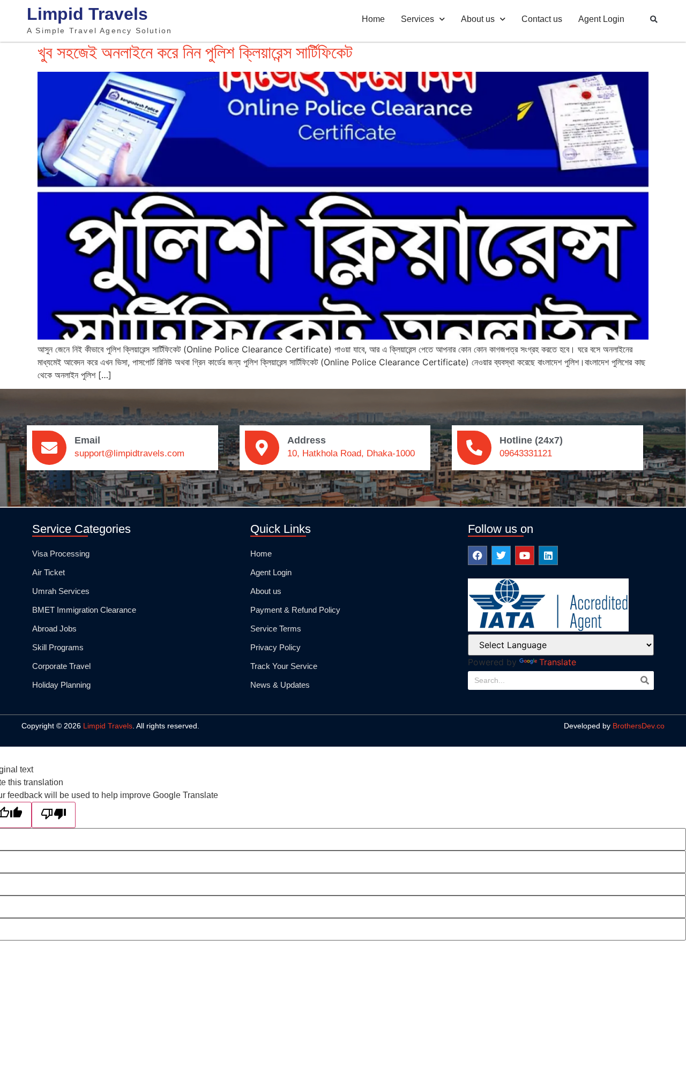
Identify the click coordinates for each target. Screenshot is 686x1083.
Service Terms (275, 628)
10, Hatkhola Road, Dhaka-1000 (351, 453)
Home (373, 19)
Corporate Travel (61, 666)
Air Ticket (48, 572)
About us (478, 19)
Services (417, 19)
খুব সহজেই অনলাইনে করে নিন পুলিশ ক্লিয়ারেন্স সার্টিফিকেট (195, 52)
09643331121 (525, 453)
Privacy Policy (275, 647)
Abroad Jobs (54, 628)
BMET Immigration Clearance (84, 609)
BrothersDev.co (639, 725)
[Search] (644, 680)
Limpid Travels (87, 14)
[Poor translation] (54, 815)
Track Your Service (283, 666)
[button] (654, 20)
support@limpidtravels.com (129, 453)
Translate (557, 662)
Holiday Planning (61, 684)
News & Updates (280, 684)
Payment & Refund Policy (295, 609)
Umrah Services (61, 591)
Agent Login (601, 19)
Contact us (541, 19)
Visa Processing (61, 553)
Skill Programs (58, 647)
